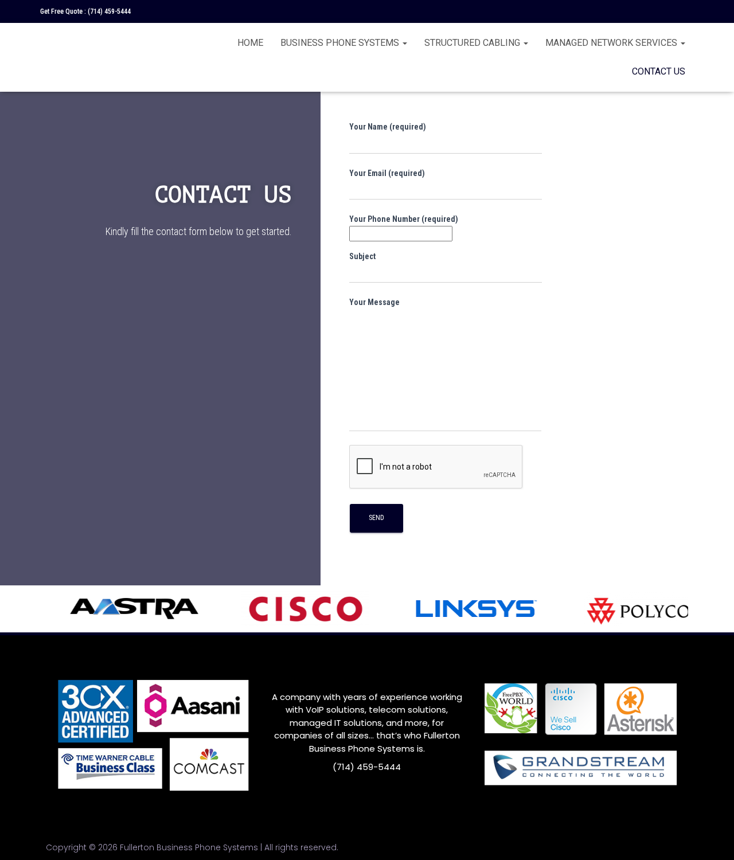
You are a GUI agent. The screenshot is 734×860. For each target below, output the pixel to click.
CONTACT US (658, 71)
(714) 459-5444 (109, 11)
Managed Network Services (612, 42)
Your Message (374, 302)
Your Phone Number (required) (403, 219)
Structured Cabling (473, 42)
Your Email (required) (387, 173)
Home (250, 42)
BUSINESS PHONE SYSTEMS (340, 42)
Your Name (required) (387, 126)
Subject (362, 256)
